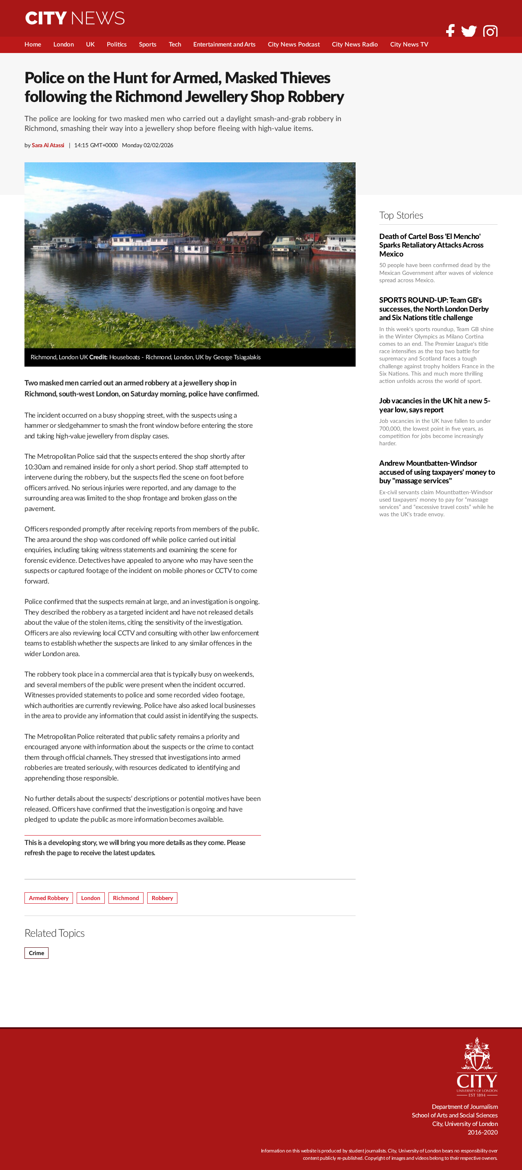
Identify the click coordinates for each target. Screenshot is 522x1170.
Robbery (162, 898)
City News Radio (355, 45)
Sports (148, 45)
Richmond (126, 898)
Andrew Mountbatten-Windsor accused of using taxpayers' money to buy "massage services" (437, 472)
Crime (36, 953)
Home (32, 45)
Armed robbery (49, 898)
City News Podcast (294, 45)
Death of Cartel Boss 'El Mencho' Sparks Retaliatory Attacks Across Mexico (431, 245)
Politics (117, 45)
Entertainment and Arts (224, 45)
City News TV (409, 45)
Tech (175, 45)
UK (90, 45)
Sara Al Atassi (48, 145)
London (63, 45)
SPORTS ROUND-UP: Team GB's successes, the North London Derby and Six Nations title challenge (434, 309)
